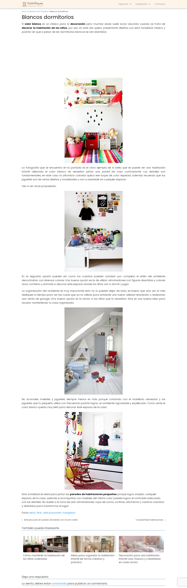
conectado (59, 583)
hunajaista (68, 512)
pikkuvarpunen (52, 512)
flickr (39, 512)
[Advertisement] (93, 56)
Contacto (160, 4)
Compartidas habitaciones (149, 519)
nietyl (32, 512)
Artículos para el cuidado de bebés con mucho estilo (51, 519)
